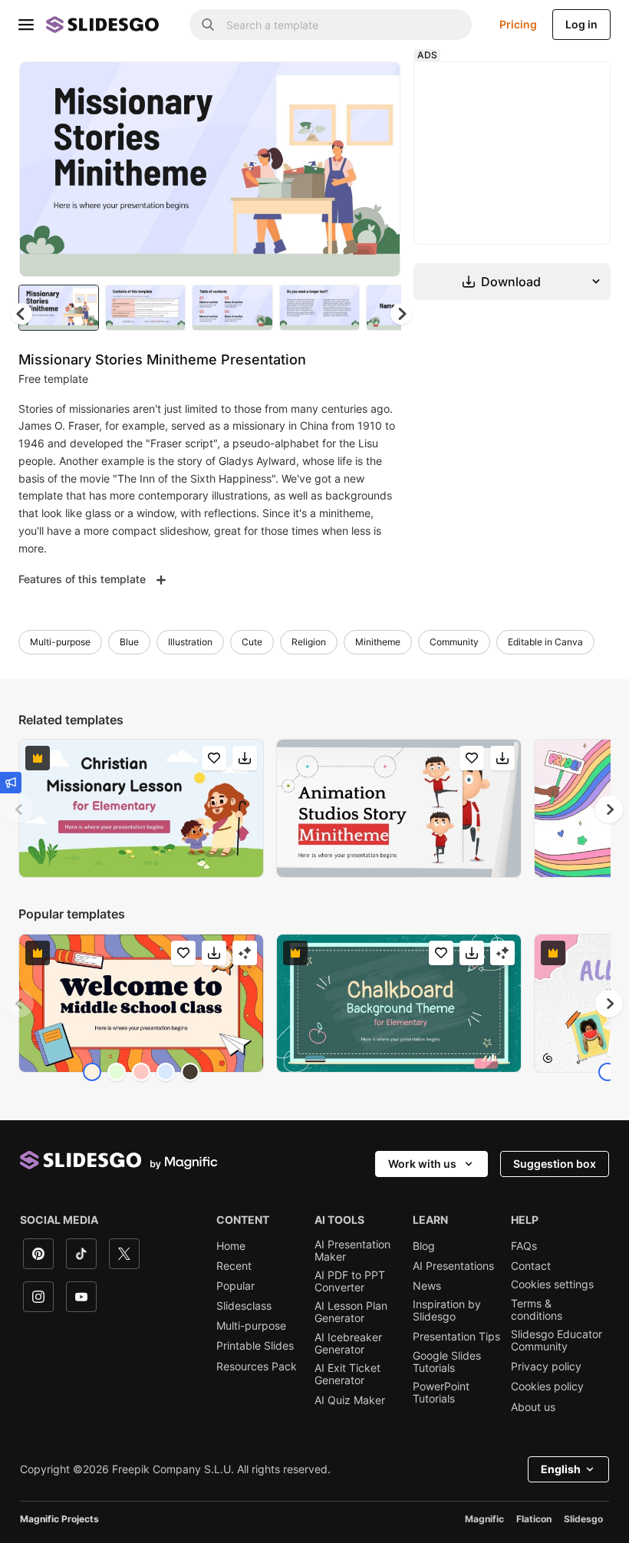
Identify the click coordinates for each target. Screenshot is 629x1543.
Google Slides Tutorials (447, 1362)
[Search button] (207, 24)
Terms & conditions (536, 1309)
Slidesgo (583, 1519)
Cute (252, 642)
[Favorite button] (334, 86)
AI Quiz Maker (349, 1400)
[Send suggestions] (10, 782)
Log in (581, 24)
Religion (308, 642)
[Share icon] (374, 86)
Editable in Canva (545, 642)
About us (533, 1407)
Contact (531, 1266)
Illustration (190, 642)
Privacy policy (546, 1366)
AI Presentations (453, 1266)
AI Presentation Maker (352, 1250)
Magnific (484, 1519)
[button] (401, 314)
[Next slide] (377, 169)
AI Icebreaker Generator (348, 1343)
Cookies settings (552, 1284)
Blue (129, 642)
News (427, 1286)
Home (230, 1246)
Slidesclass (244, 1306)
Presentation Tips (456, 1336)
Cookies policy (547, 1386)
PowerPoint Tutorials (441, 1392)
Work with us (422, 1163)
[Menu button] (26, 24)
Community (454, 642)
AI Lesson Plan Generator (350, 1312)
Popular (235, 1286)
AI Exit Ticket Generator (347, 1374)
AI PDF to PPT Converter (349, 1281)
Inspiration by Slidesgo (447, 1310)
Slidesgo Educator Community (556, 1340)
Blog (424, 1246)
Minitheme (377, 642)
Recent (234, 1266)
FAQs (524, 1246)
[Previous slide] (20, 809)
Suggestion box (554, 1163)
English (561, 1468)
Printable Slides (255, 1346)
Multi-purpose (60, 642)
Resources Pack (256, 1366)
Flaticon (534, 1519)
